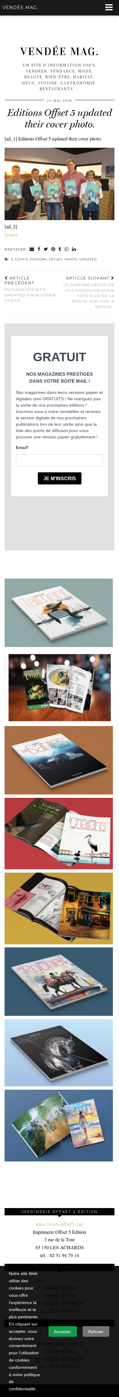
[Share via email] (32, 250)
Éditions (38, 259)
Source (11, 234)
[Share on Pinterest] (53, 250)
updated (88, 259)
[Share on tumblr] (60, 250)
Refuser (95, 1331)
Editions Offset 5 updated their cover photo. (30, 289)
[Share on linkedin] (74, 250)
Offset (56, 259)
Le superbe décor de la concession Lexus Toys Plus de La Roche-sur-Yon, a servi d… (88, 292)
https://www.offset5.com (59, 1224)
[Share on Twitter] (46, 250)
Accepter (62, 1331)
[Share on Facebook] (39, 250)
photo (71, 259)
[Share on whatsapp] (66, 250)
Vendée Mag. (59, 51)
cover (21, 259)
